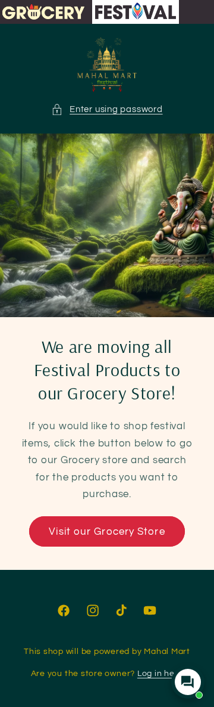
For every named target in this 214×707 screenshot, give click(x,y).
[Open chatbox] (187, 682)
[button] (106, 109)
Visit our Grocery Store (107, 531)
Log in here (160, 673)
